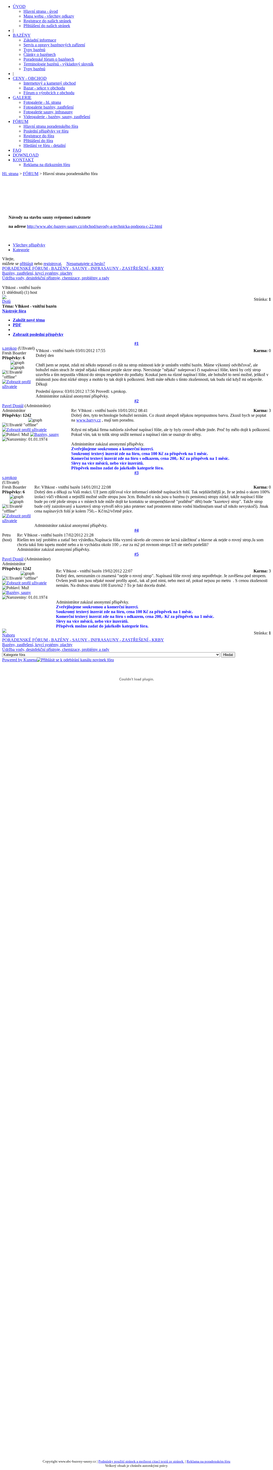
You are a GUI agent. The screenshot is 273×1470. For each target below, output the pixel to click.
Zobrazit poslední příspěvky (38, 334)
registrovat (52, 263)
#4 (136, 530)
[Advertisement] (104, 198)
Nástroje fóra (14, 311)
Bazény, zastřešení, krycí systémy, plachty (37, 273)
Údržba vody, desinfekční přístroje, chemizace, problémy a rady (55, 278)
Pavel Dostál (12, 405)
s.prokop (9, 348)
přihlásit (26, 263)
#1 (136, 343)
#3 (136, 472)
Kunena (30, 660)
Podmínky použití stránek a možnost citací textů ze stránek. (141, 1461)
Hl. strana (10, 173)
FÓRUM (30, 173)
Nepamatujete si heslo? (85, 263)
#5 (136, 554)
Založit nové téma (29, 320)
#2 (136, 401)
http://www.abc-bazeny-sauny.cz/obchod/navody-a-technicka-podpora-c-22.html (94, 226)
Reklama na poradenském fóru (208, 1461)
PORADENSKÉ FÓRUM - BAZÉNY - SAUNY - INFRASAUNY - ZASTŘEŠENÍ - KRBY (83, 268)
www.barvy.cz (88, 420)
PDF (17, 325)
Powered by (12, 660)
